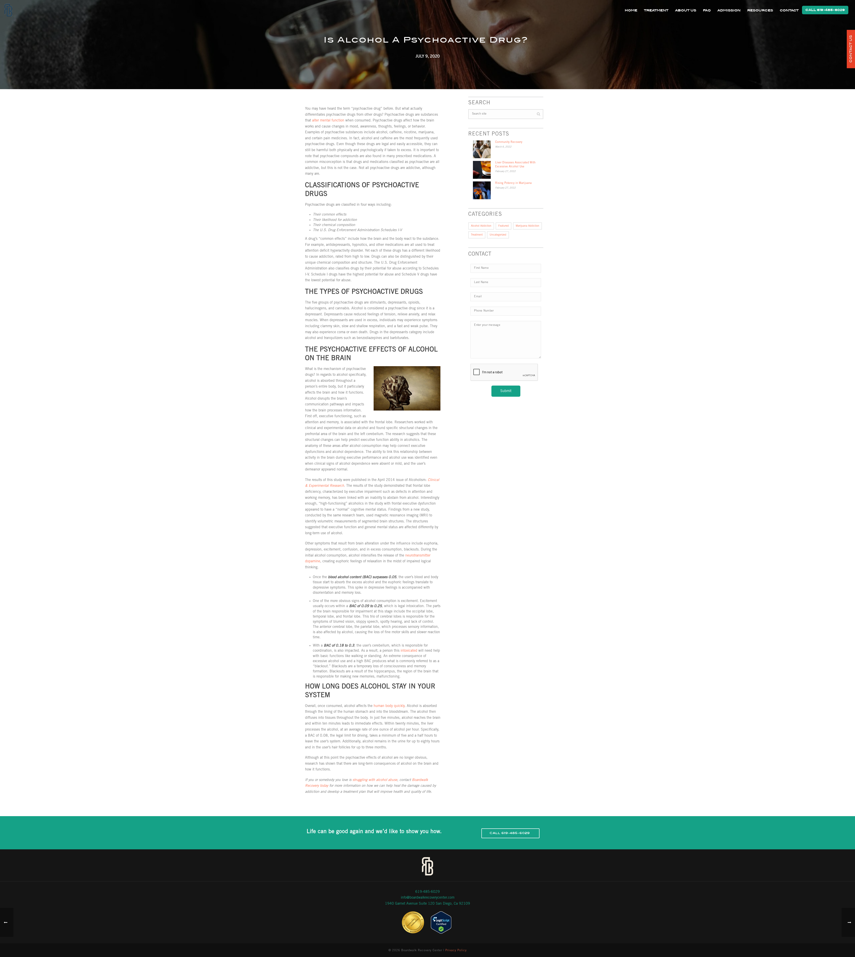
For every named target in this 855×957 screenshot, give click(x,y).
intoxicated (409, 651)
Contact (789, 10)
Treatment (656, 10)
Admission (729, 10)
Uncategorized (498, 235)
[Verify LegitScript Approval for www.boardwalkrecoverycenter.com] (441, 922)
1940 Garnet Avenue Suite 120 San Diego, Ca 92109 (427, 904)
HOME (631, 10)
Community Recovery (508, 142)
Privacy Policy (456, 950)
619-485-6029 (427, 892)
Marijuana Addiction (527, 226)
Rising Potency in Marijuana (513, 183)
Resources (760, 10)
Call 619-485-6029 (825, 10)
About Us (685, 10)
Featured (503, 226)
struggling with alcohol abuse (374, 780)
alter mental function (328, 120)
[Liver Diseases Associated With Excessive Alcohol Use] (482, 170)
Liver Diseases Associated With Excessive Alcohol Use (515, 164)
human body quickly (389, 706)
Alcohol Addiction (481, 226)
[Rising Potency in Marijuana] (482, 190)
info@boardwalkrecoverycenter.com (427, 897)
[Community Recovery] (482, 149)
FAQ (707, 10)
